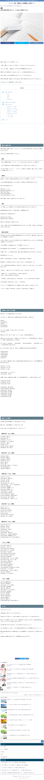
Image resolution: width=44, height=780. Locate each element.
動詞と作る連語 (8, 104)
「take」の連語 (10, 116)
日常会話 (2, 751)
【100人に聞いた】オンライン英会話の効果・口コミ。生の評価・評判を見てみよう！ (16, 770)
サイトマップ (28, 776)
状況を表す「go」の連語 (11, 111)
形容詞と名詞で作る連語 (10, 102)
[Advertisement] (22, 53)
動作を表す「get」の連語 (11, 108)
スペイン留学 (3, 746)
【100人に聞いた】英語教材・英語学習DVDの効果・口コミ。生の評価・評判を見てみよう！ (18, 772)
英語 (1, 662)
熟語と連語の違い (9, 92)
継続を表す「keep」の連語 (12, 113)
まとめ (6, 119)
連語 (8, 97)
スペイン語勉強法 (4, 749)
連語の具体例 (9, 99)
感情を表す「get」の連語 (11, 106)
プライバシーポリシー (22, 776)
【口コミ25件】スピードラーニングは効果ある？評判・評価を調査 (13, 762)
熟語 (8, 94)
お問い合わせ (15, 776)
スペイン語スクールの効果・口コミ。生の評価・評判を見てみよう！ (13, 767)
